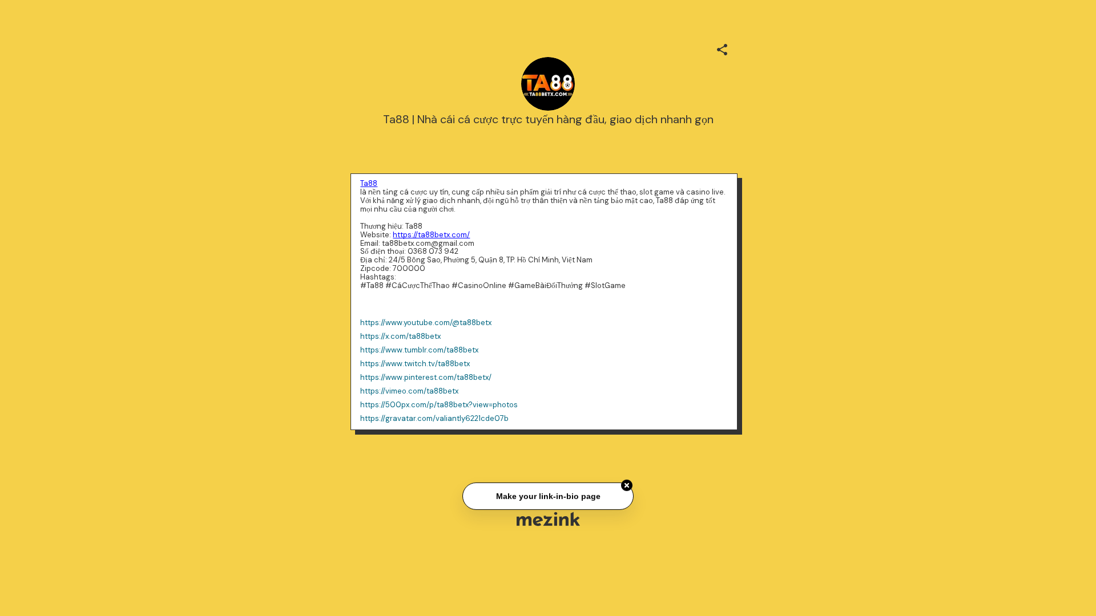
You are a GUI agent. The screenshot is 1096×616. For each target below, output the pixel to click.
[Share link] (722, 48)
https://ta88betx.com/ (431, 235)
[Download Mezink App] (548, 519)
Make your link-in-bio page (547, 495)
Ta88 (368, 183)
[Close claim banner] (626, 484)
